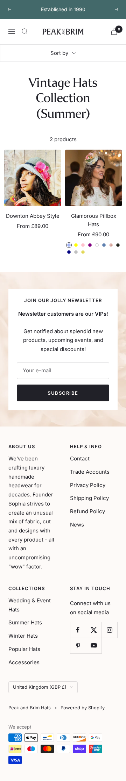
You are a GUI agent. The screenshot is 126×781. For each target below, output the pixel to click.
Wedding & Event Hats (29, 605)
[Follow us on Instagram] (109, 630)
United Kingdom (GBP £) (39, 687)
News (77, 524)
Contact (80, 458)
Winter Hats (23, 635)
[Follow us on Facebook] (78, 630)
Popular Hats (24, 649)
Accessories (24, 662)
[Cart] (114, 31)
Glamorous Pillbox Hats (93, 220)
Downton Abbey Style (32, 216)
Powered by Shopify (83, 707)
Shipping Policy (89, 498)
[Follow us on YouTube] (94, 645)
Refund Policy (87, 511)
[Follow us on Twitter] (94, 630)
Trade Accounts (90, 471)
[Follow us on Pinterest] (78, 645)
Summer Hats (25, 622)
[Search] (25, 31)
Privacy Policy (87, 485)
